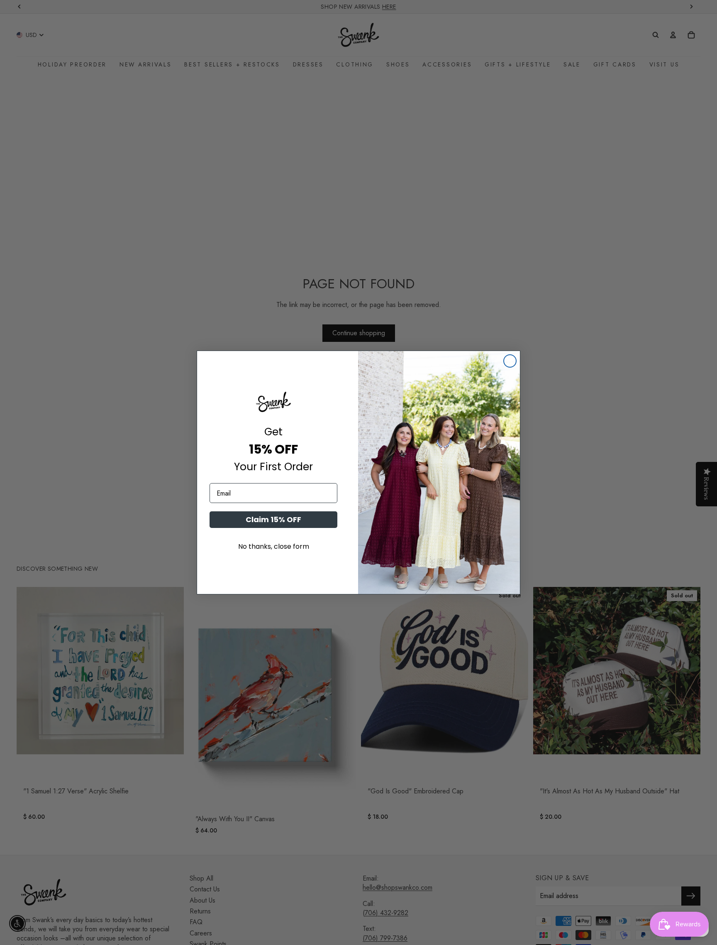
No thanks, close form (273, 546)
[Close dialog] (510, 361)
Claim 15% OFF (273, 519)
